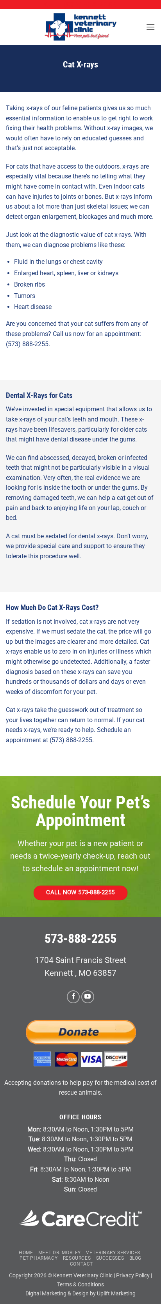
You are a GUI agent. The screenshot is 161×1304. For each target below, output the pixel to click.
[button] (150, 26)
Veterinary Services (113, 1252)
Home (26, 1252)
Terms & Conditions (80, 1284)
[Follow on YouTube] (87, 996)
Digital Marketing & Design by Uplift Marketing (80, 1293)
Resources (77, 1258)
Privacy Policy (133, 1275)
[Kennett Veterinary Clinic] (80, 27)
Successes (110, 1258)
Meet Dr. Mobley (59, 1252)
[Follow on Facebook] (73, 996)
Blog (135, 1258)
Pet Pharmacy (38, 1258)
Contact (81, 1264)
